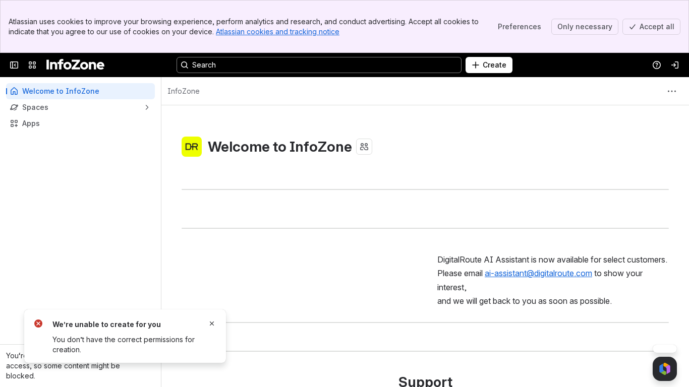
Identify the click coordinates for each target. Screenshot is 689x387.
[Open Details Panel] (665, 341)
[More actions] (672, 91)
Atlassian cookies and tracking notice (277, 31)
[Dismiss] (212, 323)
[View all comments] (665, 320)
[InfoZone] (75, 65)
